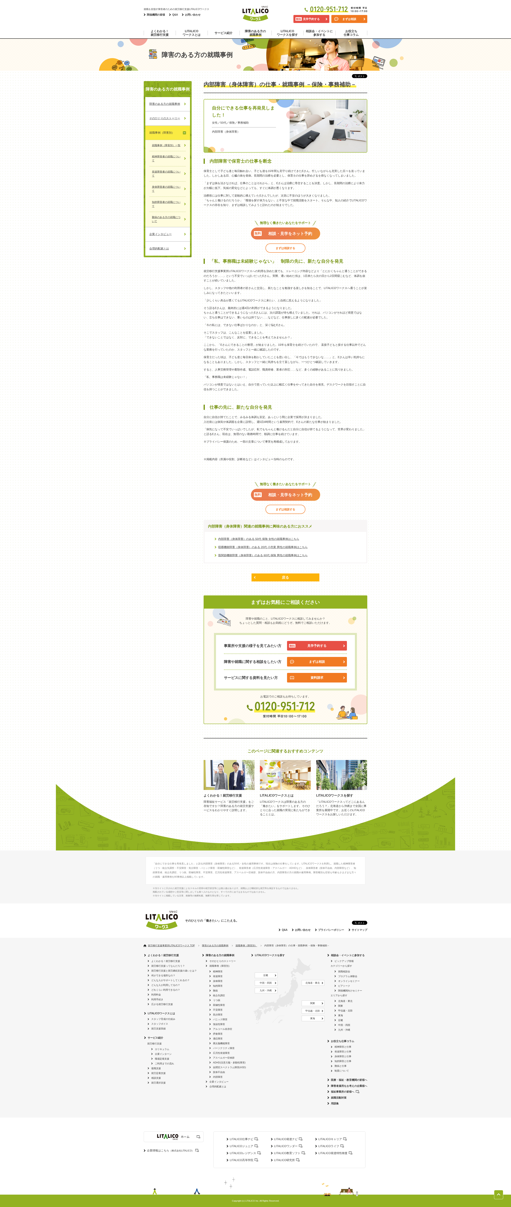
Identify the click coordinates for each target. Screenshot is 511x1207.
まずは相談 (349, 19)
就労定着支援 (158, 1073)
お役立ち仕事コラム (342, 1041)
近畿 (265, 975)
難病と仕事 (341, 1066)
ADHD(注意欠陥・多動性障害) (229, 1062)
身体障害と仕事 (343, 1056)
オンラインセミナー (349, 981)
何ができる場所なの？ (163, 975)
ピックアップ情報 (344, 961)
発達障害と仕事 (343, 1051)
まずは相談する (285, 248)
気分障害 (218, 1014)
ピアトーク (344, 985)
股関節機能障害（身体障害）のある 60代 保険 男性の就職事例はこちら (263, 555)
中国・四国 (266, 982)
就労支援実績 (158, 1028)
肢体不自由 (219, 1072)
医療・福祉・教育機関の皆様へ (349, 1079)
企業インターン (163, 1054)
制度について (342, 1070)
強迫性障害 (219, 1024)
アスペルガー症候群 (224, 1057)
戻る (285, 577)
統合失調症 (219, 995)
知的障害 (218, 985)
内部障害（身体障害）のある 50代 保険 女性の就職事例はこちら (258, 538)
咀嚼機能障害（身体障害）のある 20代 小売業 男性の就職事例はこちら (263, 547)
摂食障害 (218, 1033)
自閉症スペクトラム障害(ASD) (229, 1067)
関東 (312, 1003)
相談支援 (156, 1078)
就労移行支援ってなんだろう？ (168, 966)
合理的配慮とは (217, 1086)
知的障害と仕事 (343, 1061)
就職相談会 (344, 971)
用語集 (335, 1103)
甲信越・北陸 (312, 1010)
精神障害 (218, 971)
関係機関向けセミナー (350, 990)
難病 (215, 990)
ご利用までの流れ (164, 1063)
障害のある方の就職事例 (220, 955)
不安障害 (218, 1009)
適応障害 (218, 1038)
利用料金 (156, 994)
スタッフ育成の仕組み (163, 1019)
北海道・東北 (312, 982)
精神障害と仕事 (343, 1046)
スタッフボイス (159, 1023)
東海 (312, 1018)
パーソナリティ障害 (224, 1048)
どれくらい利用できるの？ (165, 989)
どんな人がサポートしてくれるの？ (170, 980)
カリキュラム (162, 1049)
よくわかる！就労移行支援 (163, 955)
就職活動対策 (339, 1097)
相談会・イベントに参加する (348, 955)
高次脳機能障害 (221, 1043)
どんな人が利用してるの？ (165, 985)
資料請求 (317, 677)
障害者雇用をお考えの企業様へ (349, 1085)
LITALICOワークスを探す (270, 955)
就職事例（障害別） (220, 966)
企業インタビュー (219, 1081)
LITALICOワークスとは (161, 1013)
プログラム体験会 (347, 976)
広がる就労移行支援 (162, 1004)
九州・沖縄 (266, 990)
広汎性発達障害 (221, 1053)
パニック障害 (220, 1019)
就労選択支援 (158, 1082)
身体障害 (218, 981)
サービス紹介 (155, 1037)
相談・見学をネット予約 (290, 233)
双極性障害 (219, 1005)
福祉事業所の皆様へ (342, 1091)
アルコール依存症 (222, 1029)
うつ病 (216, 1000)
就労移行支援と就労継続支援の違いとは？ (174, 970)
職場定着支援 (162, 1058)
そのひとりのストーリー (222, 961)
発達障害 (218, 976)
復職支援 (156, 1068)
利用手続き (157, 999)
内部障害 (218, 1077)
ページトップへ (498, 1194)
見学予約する (311, 19)
